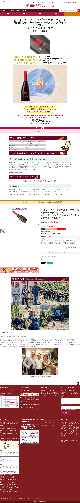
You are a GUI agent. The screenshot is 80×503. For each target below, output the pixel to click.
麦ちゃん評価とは (56, 15)
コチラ (51, 395)
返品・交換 (64, 419)
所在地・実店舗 (4, 387)
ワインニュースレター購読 (67, 387)
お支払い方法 (44, 387)
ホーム (8, 15)
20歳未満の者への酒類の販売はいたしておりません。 (29, 420)
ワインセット (40, 15)
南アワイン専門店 (24, 15)
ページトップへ (78, 383)
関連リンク (43, 419)
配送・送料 (3, 419)
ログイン (65, 2)
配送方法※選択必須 (45, 236)
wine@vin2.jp (30, 398)
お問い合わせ (39, 498)
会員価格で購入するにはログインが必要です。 (52, 233)
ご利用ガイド (76, 2)
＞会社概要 (2, 395)
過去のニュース (72, 15)
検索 (79, 10)
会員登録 (70, 2)
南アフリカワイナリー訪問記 (48, 425)
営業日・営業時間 (25, 387)
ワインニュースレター (74, 3)
